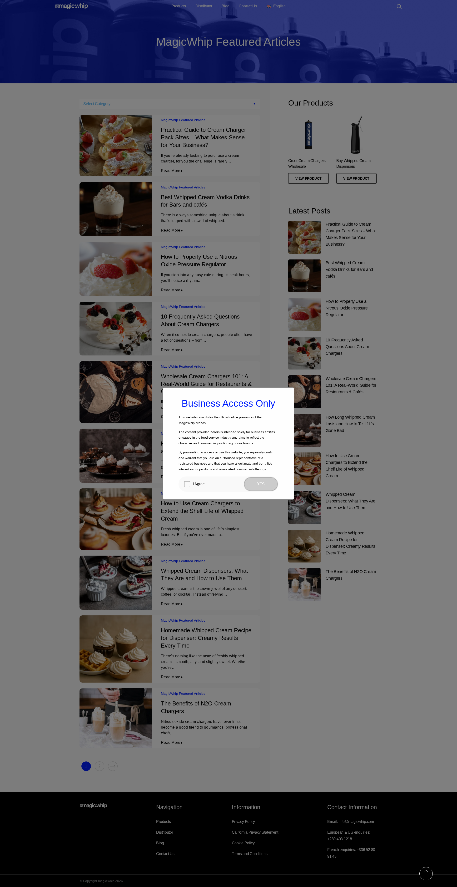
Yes (261, 484)
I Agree (199, 484)
